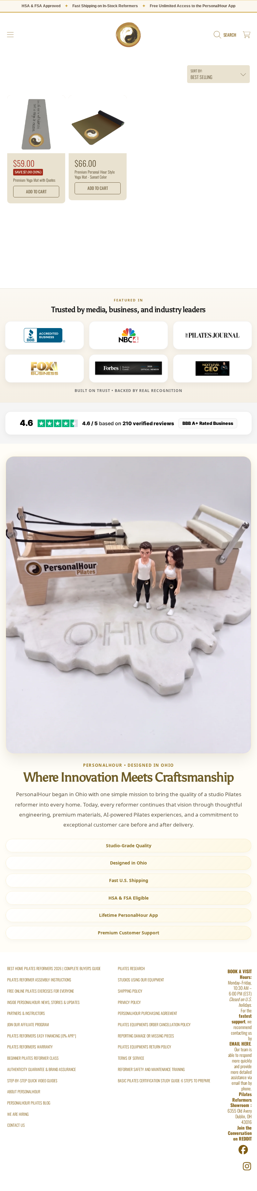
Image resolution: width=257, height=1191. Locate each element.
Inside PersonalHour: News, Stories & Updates (43, 1002)
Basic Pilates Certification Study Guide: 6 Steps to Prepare (164, 1081)
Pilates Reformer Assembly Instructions (39, 980)
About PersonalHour (23, 1091)
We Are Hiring (18, 1114)
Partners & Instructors (26, 1013)
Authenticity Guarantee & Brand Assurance (41, 1069)
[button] (10, 34)
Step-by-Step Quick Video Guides (32, 1081)
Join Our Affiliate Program (28, 1024)
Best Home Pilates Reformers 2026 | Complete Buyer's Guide (54, 968)
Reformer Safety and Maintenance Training (151, 1069)
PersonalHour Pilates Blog (28, 1103)
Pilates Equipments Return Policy (144, 1047)
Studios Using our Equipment (141, 980)
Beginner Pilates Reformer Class (33, 1058)
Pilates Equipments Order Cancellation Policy (154, 1024)
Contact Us (16, 1125)
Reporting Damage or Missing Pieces (146, 1036)
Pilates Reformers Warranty (30, 1047)
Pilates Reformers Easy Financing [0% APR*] (41, 1036)
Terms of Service (131, 1058)
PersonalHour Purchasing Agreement (147, 1013)
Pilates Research (131, 968)
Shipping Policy (130, 991)
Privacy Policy (129, 1002)
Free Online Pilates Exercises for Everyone (40, 991)
